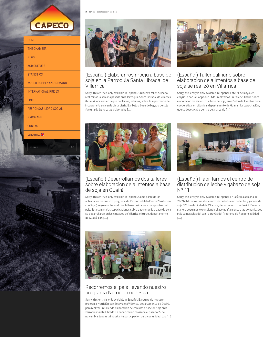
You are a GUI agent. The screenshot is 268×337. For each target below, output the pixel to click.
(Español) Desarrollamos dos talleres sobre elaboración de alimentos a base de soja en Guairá (127, 184)
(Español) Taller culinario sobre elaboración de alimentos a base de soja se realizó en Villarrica (216, 80)
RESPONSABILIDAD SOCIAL (45, 109)
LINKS (31, 100)
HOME (31, 40)
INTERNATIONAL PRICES (43, 91)
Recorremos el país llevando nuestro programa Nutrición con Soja (125, 290)
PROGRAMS (34, 117)
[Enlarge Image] (128, 43)
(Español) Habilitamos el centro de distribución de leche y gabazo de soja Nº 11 (219, 184)
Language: (34, 134)
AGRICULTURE (36, 66)
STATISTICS (35, 74)
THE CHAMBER (36, 48)
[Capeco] (52, 17)
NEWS (31, 57)
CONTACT (33, 126)
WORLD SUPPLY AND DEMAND (47, 83)
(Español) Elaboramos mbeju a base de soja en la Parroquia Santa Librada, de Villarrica (128, 80)
